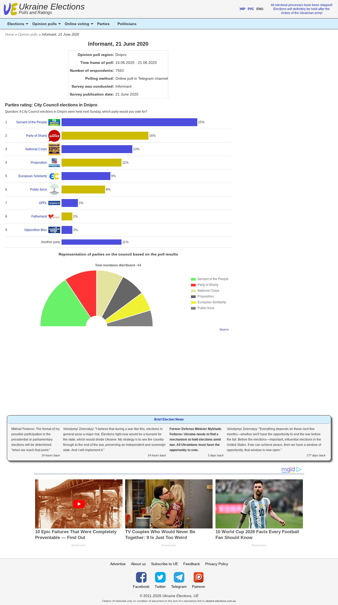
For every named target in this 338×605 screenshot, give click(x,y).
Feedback (191, 564)
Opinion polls (28, 34)
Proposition (39, 162)
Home (9, 34)
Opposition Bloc (35, 230)
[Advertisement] (118, 372)
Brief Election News (169, 419)
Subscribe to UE (164, 564)
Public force (38, 189)
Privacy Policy (216, 564)
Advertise (118, 564)
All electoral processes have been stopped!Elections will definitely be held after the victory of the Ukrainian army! (301, 9)
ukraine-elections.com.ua (220, 600)
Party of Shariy (36, 136)
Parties (103, 24)
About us (138, 564)
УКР (242, 9)
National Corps (36, 149)
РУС (251, 9)
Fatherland (39, 216)
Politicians (127, 24)
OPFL (43, 203)
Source (224, 329)
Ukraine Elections (52, 9)
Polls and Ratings (35, 12)
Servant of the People (31, 122)
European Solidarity (32, 176)
